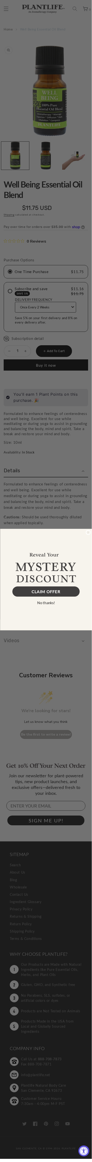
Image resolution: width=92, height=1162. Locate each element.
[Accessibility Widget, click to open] (83, 1150)
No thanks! (46, 602)
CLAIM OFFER (46, 591)
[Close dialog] (88, 532)
